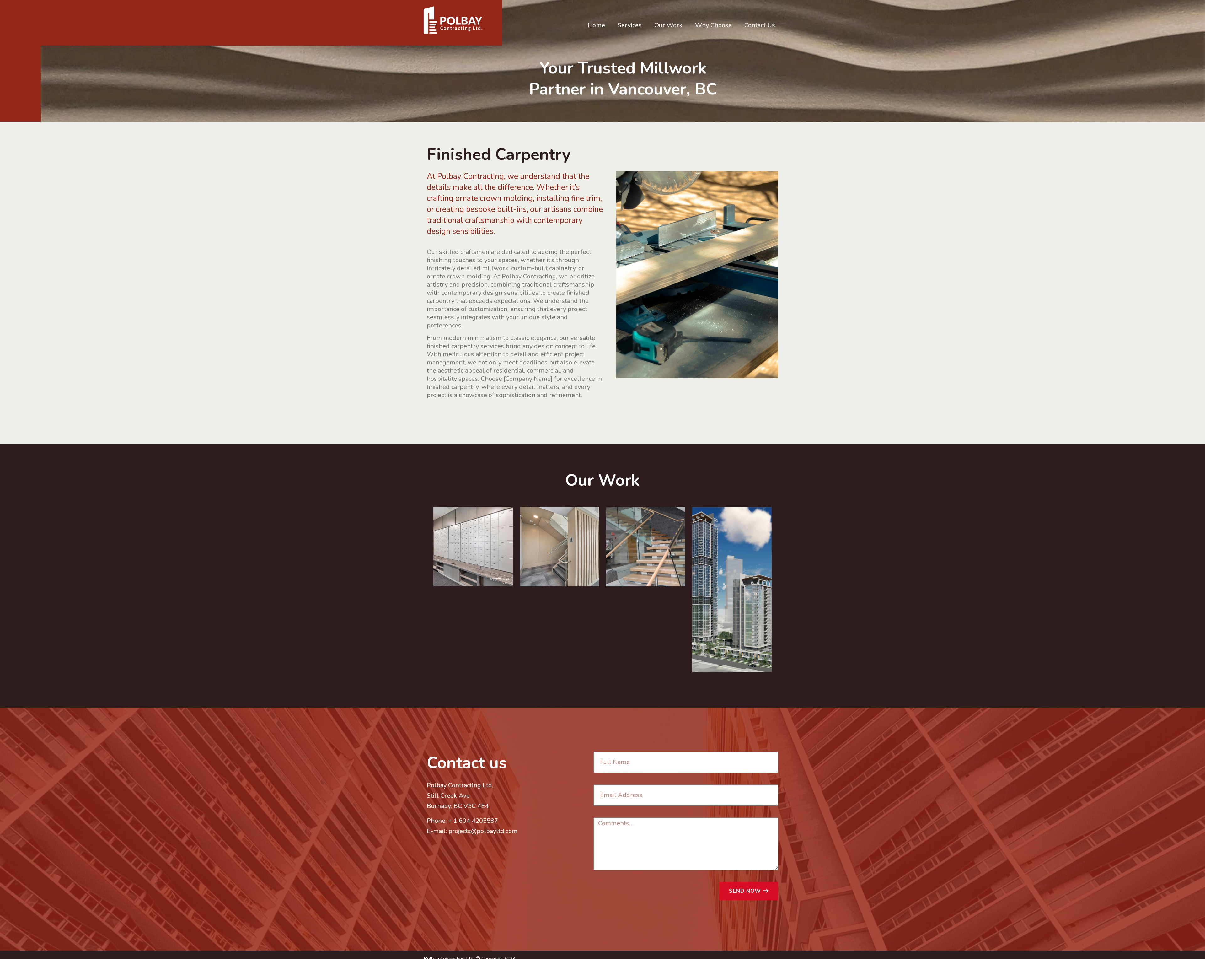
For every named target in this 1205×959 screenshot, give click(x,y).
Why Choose (713, 25)
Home (596, 25)
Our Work (668, 25)
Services (630, 25)
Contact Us (759, 25)
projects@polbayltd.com (482, 831)
